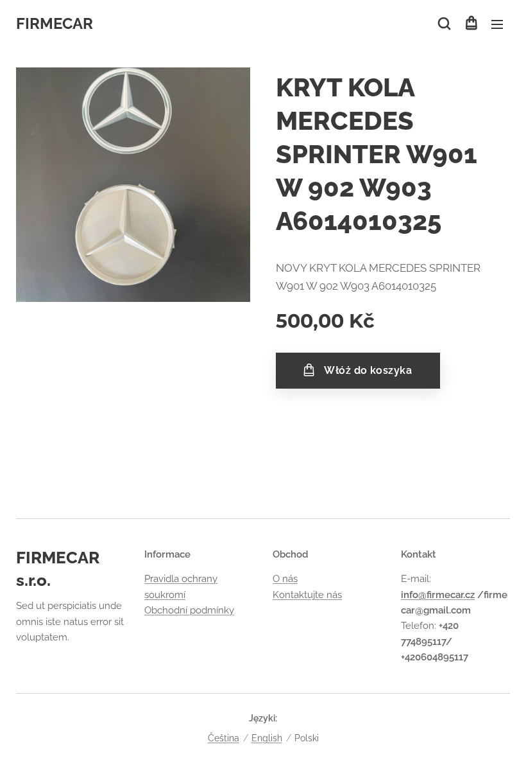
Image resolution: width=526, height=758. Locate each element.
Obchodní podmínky (189, 610)
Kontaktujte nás (307, 595)
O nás (285, 579)
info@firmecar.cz (438, 595)
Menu (497, 24)
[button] (444, 24)
